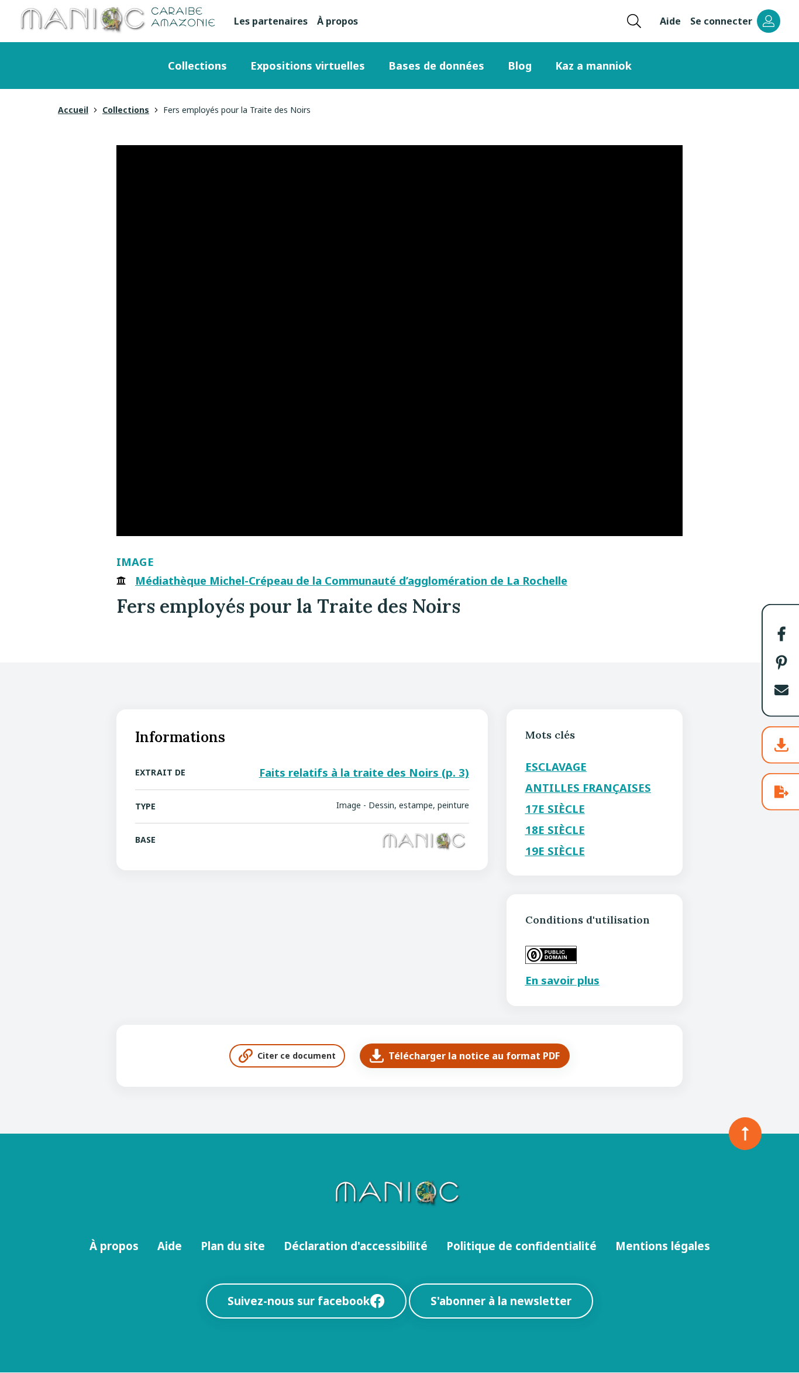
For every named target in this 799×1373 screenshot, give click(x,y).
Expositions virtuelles (307, 66)
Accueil (73, 109)
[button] (781, 634)
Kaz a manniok (593, 66)
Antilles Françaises (588, 787)
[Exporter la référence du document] (781, 792)
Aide (670, 21)
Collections (197, 66)
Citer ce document (296, 1055)
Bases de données (436, 66)
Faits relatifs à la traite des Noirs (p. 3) (364, 772)
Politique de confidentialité (521, 1245)
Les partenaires (271, 21)
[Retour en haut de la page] (745, 1133)
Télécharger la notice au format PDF (474, 1055)
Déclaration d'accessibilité (356, 1245)
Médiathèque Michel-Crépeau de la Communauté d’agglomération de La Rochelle (351, 581)
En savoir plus (562, 980)
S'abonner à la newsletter (501, 1300)
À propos (337, 21)
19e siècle (555, 850)
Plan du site (233, 1245)
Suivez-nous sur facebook (299, 1300)
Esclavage (556, 766)
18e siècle (555, 829)
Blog (520, 66)
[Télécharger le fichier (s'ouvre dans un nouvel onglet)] (781, 745)
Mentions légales (662, 1245)
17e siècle (555, 808)
